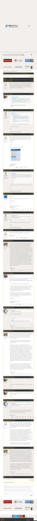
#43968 (31, 94)
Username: (5, 485)
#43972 (31, 193)
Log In (31, 495)
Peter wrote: (13, 310)
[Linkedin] (18, 516)
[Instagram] (24, 516)
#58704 (31, 273)
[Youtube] (21, 516)
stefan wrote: (14, 98)
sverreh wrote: (13, 173)
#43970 (31, 134)
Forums (7, 70)
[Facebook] (13, 516)
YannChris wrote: (14, 215)
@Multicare (25, 294)
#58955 (31, 390)
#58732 (31, 307)
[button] (29, 26)
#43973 (31, 212)
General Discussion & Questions (15, 70)
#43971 (31, 170)
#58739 (31, 331)
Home (4, 70)
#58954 (31, 377)
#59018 (31, 420)
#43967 (31, 80)
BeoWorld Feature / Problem (26, 70)
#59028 (31, 447)
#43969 (31, 110)
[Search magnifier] (23, 55)
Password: (5, 489)
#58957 (31, 400)
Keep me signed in (6, 493)
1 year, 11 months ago (20, 73)
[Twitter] (16, 516)
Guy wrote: (13, 318)
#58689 (31, 240)
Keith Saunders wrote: (15, 97)
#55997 (31, 230)
